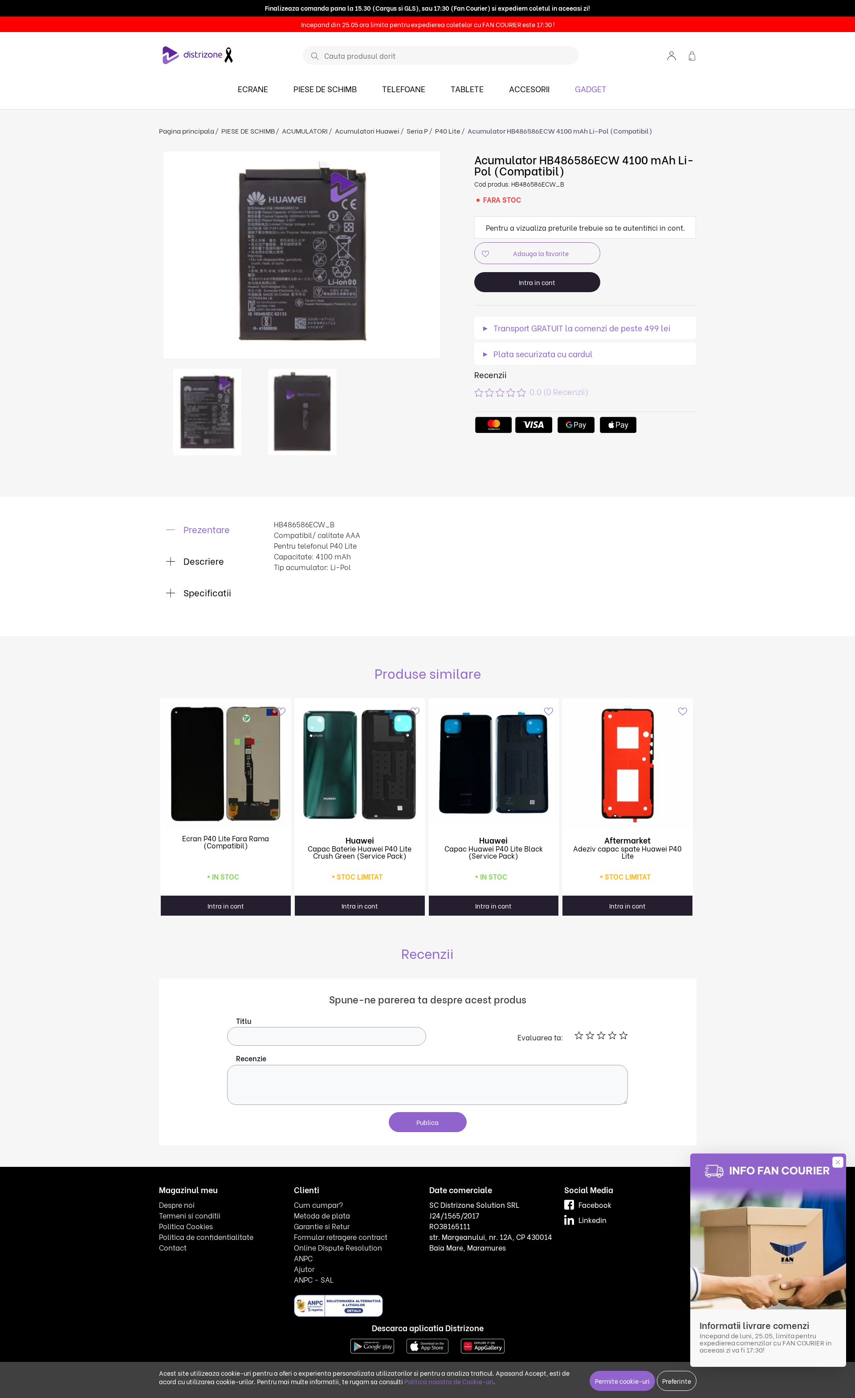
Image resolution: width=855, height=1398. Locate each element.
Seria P (417, 130)
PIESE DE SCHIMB (325, 88)
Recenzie (251, 1058)
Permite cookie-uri (622, 1381)
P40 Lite (447, 130)
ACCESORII (529, 88)
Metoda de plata (322, 1215)
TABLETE (467, 88)
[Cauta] (311, 55)
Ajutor (304, 1268)
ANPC (303, 1258)
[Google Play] (372, 1345)
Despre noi (177, 1204)
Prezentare (205, 528)
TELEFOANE (403, 88)
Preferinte (676, 1381)
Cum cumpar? (318, 1204)
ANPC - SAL (314, 1279)
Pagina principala (186, 130)
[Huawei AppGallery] (482, 1345)
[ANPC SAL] (338, 1305)
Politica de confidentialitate (206, 1236)
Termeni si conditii (189, 1215)
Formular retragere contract (340, 1236)
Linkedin (592, 1220)
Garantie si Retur (322, 1226)
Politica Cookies (186, 1226)
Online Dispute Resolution (338, 1247)
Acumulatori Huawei (367, 130)
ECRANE (253, 88)
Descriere (202, 560)
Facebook (594, 1204)
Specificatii (206, 592)
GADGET (591, 88)
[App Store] (427, 1345)
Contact (173, 1247)
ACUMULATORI (305, 130)
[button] (671, 55)
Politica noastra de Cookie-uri (448, 1381)
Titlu (244, 1020)
